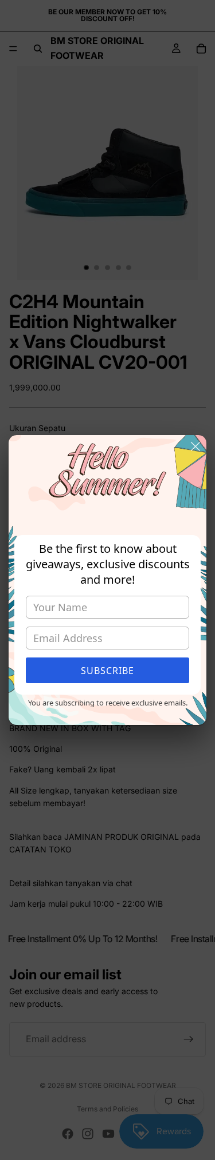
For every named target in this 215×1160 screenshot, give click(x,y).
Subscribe (107, 670)
